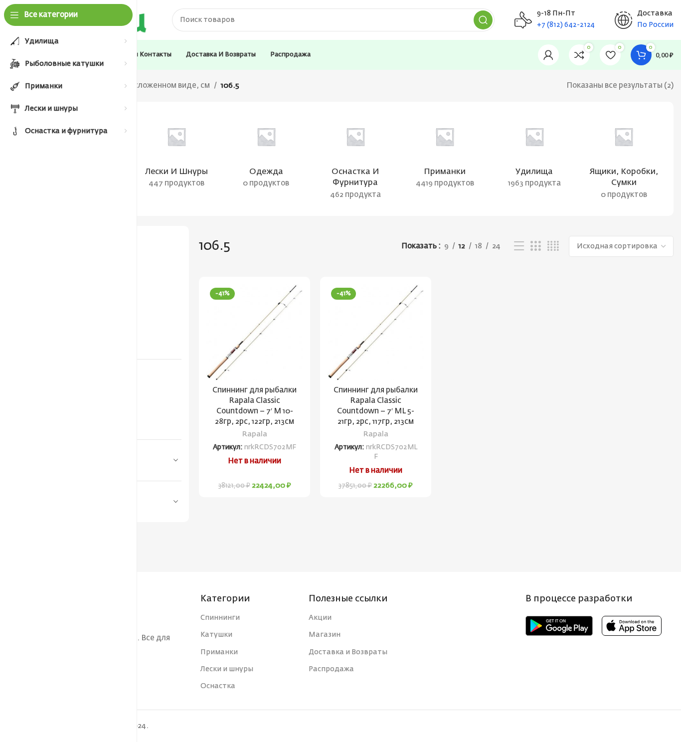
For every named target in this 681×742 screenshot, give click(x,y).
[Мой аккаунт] (548, 55)
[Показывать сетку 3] (535, 246)
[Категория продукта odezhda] (266, 153)
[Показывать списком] (519, 246)
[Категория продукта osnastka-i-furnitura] (355, 159)
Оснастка (217, 686)
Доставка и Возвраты (348, 652)
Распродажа (331, 669)
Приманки (219, 652)
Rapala (254, 434)
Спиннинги (220, 617)
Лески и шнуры (226, 669)
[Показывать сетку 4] (553, 246)
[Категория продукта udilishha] (534, 153)
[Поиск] (483, 19)
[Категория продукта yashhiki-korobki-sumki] (624, 159)
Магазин (324, 634)
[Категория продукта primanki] (445, 153)
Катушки (216, 634)
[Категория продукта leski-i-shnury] (176, 153)
